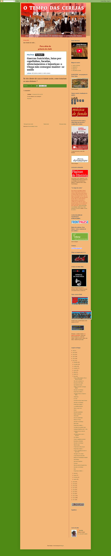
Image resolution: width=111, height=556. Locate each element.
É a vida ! (75, 398)
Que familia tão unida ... (78, 384)
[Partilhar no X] (43, 86)
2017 (74, 487)
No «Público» (76, 437)
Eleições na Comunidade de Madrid (80, 457)
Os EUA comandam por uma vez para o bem (80, 451)
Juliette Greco (80, 207)
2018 (74, 485)
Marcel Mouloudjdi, (83, 205)
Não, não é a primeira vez (79, 381)
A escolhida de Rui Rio (78, 406)
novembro (76, 364)
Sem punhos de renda (77, 70)
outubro (75, 366)
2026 (74, 350)
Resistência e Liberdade (78, 441)
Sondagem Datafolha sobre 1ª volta (80, 429)
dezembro (76, 362)
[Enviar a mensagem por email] (39, 86)
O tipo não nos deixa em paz (79, 446)
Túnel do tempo (77, 445)
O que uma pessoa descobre (79, 455)
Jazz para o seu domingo (78, 389)
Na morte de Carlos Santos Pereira (80, 400)
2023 (74, 356)
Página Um (75, 68)
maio (75, 376)
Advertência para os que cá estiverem (79, 434)
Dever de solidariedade (78, 417)
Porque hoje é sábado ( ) (78, 391)
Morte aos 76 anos (77, 419)
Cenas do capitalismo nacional (79, 439)
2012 (74, 497)
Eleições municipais (77, 413)
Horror (75, 410)
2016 (74, 489)
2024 (74, 354)
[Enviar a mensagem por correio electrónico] (37, 85)
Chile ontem (76, 415)
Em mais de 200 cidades (78, 382)
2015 (74, 491)
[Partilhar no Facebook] (44, 86)
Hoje (75, 469)
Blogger (62, 545)
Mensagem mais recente (28, 124)
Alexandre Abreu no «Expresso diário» (80, 394)
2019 (74, 483)
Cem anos (76, 463)
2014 (74, 493)
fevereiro (76, 477)
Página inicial (46, 124)
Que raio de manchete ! (78, 461)
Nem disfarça (76, 459)
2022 (74, 358)
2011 (74, 499)
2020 (74, 481)
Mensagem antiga (62, 124)
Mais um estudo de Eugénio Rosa (80, 465)
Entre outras (76, 423)
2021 (74, 360)
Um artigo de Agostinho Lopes (80, 427)
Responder (29, 98)
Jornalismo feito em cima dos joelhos (79, 431)
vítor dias (81, 530)
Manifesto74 (75, 67)
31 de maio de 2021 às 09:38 (37, 94)
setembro (76, 368)
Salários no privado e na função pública (80, 387)
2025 (74, 352)
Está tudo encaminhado (78, 412)
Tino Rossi (78, 208)
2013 (74, 495)
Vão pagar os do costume (78, 453)
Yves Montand (74, 207)
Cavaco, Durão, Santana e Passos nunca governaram (80, 378)
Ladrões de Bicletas (76, 65)
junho (75, 374)
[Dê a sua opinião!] (41, 86)
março (75, 475)
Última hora (76, 396)
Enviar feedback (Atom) (32, 126)
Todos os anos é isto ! (78, 408)
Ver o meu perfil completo (82, 533)
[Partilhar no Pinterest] (46, 86)
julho (75, 372)
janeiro (75, 479)
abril (75, 473)
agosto (75, 370)
